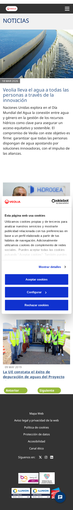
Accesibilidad (36, 441)
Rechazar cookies (37, 305)
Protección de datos (36, 434)
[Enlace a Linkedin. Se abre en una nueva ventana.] (51, 457)
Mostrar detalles (50, 267)
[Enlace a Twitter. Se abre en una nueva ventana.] (40, 457)
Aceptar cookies (36, 279)
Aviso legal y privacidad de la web (36, 420)
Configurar (34, 292)
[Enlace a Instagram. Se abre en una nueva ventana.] (46, 457)
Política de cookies (36, 427)
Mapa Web (36, 413)
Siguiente (47, 390)
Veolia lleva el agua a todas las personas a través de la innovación (36, 94)
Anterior (12, 390)
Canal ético (36, 448)
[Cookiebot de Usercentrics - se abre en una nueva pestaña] (52, 201)
